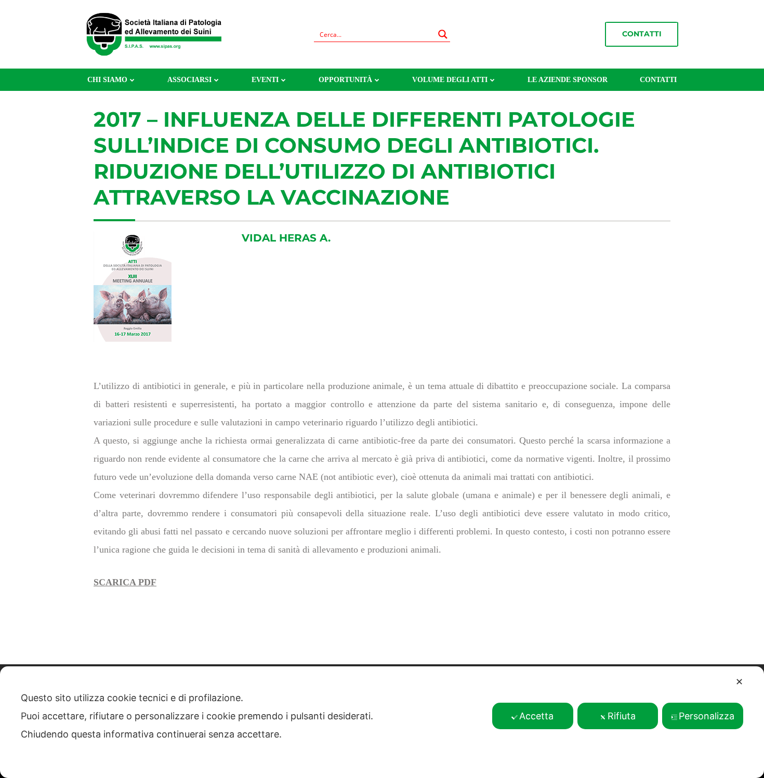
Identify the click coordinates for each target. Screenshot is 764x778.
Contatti (642, 33)
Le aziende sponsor (568, 80)
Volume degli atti (450, 80)
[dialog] (382, 722)
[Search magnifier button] (443, 34)
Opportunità (345, 80)
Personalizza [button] (706, 715)
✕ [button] (739, 681)
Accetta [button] (536, 715)
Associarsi (189, 80)
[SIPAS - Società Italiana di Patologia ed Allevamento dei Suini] (154, 33)
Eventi (265, 80)
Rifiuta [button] (622, 715)
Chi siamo (107, 80)
